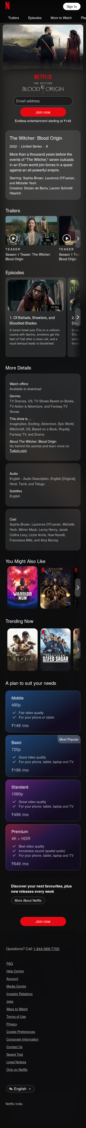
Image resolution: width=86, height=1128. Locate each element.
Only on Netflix (17, 1069)
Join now (43, 112)
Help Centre (15, 971)
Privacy (11, 1024)
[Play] (10, 60)
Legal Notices (16, 1062)
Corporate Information (22, 1039)
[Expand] (64, 60)
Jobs (9, 1001)
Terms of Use (16, 1016)
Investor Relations (19, 993)
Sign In (72, 6)
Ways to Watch (17, 1009)
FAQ (9, 963)
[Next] (77, 239)
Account (12, 978)
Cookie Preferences (20, 1031)
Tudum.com (18, 450)
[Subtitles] (75, 60)
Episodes (35, 17)
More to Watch (61, 17)
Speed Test (14, 1054)
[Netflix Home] (22, 6)
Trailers (13, 17)
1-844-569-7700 (46, 948)
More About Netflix (28, 900)
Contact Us (14, 1046)
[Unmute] (21, 60)
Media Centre (16, 986)
